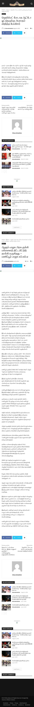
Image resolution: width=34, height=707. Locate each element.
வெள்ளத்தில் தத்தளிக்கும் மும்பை (20, 219)
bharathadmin (9, 28)
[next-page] (6, 171)
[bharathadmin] (3, 28)
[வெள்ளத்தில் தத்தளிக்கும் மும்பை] (6, 221)
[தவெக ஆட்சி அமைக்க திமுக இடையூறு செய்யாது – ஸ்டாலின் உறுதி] (6, 147)
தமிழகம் (8, 10)
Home (3, 10)
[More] (24, 33)
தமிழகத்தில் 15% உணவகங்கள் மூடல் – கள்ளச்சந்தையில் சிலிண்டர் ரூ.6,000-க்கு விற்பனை (22, 164)
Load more (16, 227)
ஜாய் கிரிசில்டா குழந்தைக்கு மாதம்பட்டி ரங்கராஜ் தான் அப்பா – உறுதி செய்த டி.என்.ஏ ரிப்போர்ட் (22, 155)
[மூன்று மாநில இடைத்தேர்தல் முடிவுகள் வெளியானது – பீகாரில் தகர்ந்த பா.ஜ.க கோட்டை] (6, 194)
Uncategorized (5, 168)
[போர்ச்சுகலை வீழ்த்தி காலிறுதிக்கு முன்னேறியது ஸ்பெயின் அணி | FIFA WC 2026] (6, 203)
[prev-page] (3, 171)
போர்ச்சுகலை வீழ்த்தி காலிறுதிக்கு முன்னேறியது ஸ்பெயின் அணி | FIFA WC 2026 (22, 202)
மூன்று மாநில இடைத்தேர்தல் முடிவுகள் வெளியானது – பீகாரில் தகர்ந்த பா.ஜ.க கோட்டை (21, 193)
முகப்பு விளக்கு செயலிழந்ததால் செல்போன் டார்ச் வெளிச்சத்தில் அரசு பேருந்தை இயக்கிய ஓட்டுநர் (21, 211)
